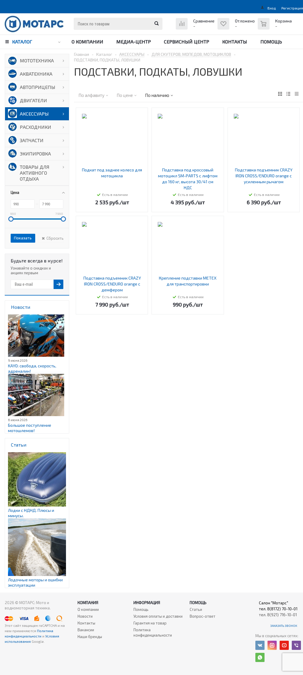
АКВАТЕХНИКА (36, 74)
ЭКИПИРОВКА (35, 153)
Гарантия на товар (150, 623)
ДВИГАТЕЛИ (33, 100)
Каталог (22, 41)
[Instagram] (272, 645)
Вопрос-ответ (202, 616)
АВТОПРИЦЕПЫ (37, 87)
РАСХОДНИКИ (35, 127)
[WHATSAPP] (260, 657)
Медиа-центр (133, 41)
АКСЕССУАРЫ (34, 113)
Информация (146, 602)
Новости (85, 616)
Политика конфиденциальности (152, 632)
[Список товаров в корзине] (275, 27)
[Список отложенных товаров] (237, 28)
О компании (87, 41)
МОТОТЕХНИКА (37, 60)
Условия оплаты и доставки (158, 616)
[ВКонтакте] (260, 645)
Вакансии (86, 629)
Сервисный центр (186, 41)
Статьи (196, 609)
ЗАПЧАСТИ (31, 140)
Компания (88, 602)
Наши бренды (90, 636)
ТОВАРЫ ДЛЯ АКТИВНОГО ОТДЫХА (34, 172)
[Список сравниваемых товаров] (196, 28)
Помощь (271, 41)
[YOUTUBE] (284, 645)
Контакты (234, 41)
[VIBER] (296, 645)
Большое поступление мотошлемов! (29, 428)
